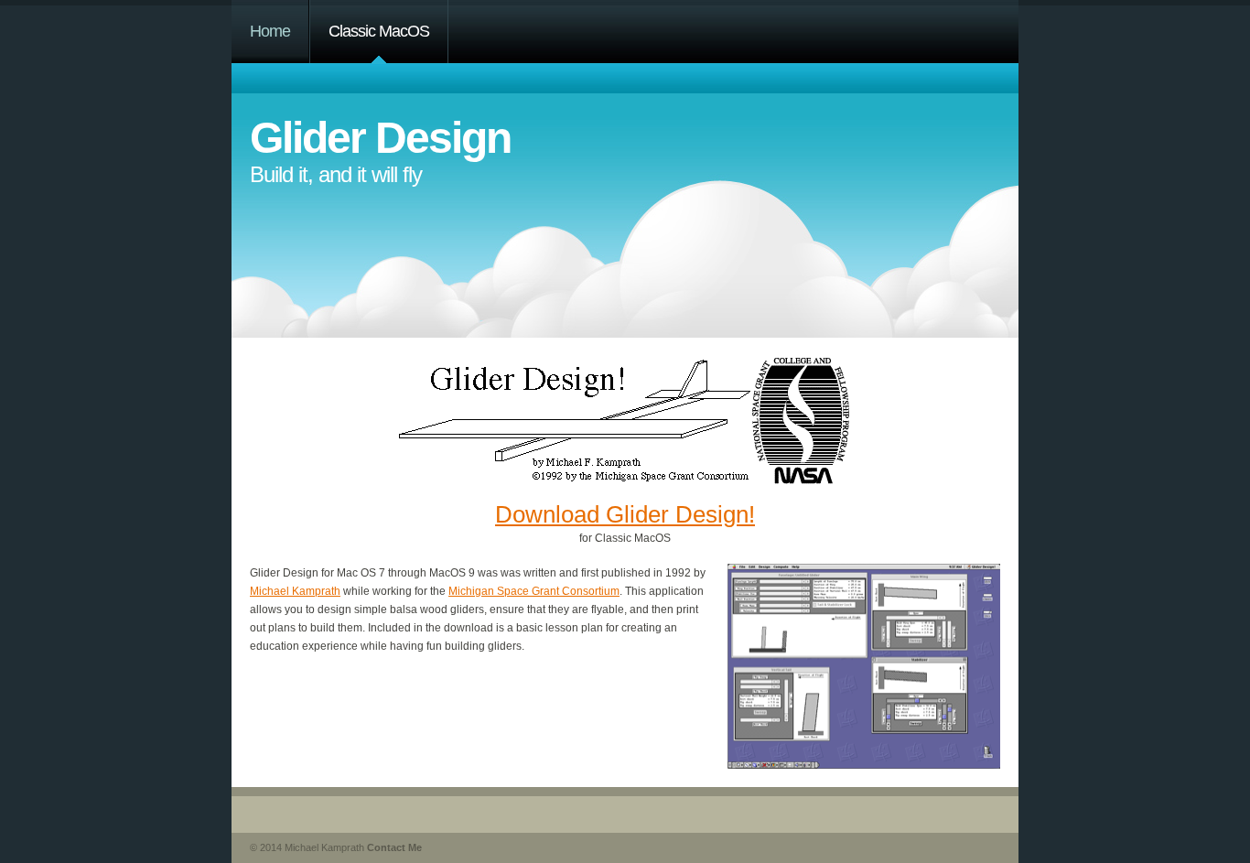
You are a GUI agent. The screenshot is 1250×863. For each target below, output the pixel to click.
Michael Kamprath (295, 591)
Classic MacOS (379, 31)
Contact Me (394, 847)
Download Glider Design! (625, 514)
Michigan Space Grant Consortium (534, 591)
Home (270, 31)
